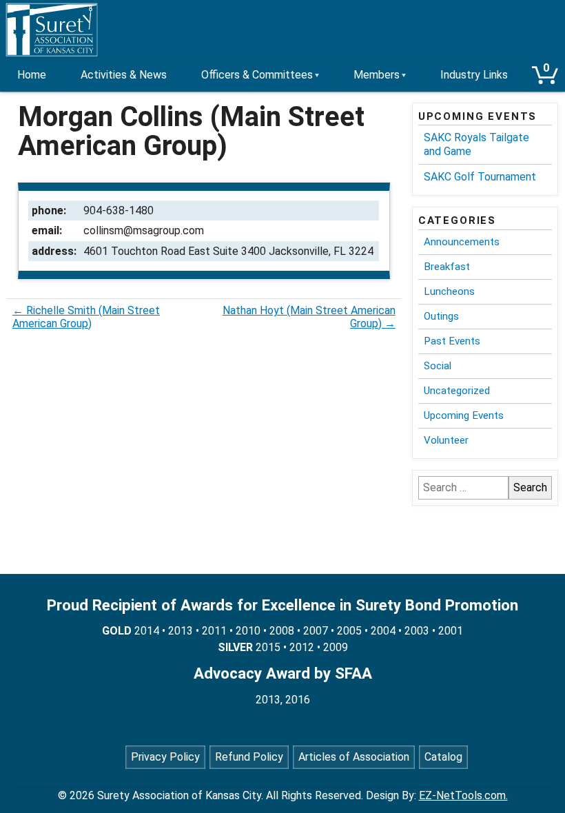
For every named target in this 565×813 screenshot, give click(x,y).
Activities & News (124, 74)
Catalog (443, 756)
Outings (441, 316)
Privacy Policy (165, 756)
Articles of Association (353, 756)
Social (437, 366)
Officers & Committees (257, 74)
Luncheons (449, 291)
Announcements (462, 242)
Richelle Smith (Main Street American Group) (86, 316)
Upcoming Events (464, 415)
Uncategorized (457, 390)
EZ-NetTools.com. (463, 795)
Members (376, 74)
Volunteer (446, 440)
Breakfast (447, 266)
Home (31, 74)
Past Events (452, 341)
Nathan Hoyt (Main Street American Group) (309, 316)
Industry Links (474, 74)
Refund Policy (249, 756)
